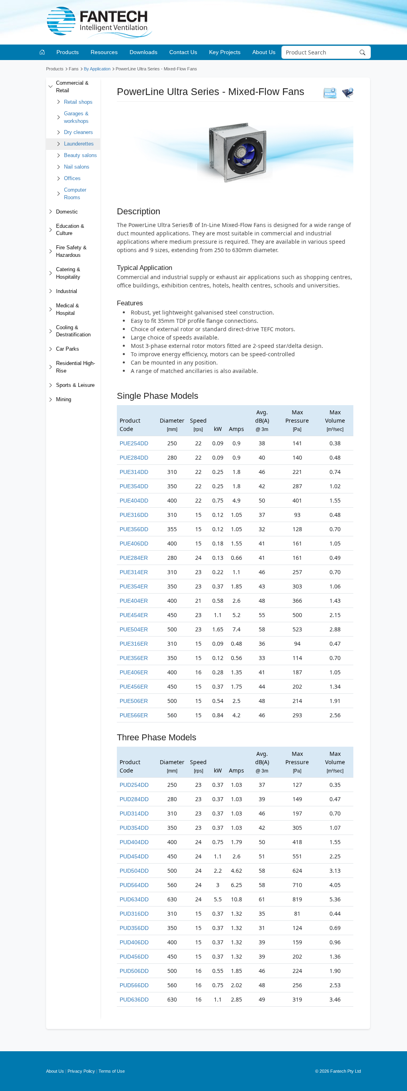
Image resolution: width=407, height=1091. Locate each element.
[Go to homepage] (43, 52)
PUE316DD (134, 515)
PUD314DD (134, 813)
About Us (55, 1071)
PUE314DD (134, 472)
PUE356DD (134, 529)
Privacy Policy (81, 1071)
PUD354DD (134, 828)
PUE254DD (134, 443)
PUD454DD (134, 856)
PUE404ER (134, 601)
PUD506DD (134, 971)
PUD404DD (134, 842)
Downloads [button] (143, 52)
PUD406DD (134, 942)
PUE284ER (134, 558)
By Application (97, 68)
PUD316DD (134, 913)
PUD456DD (134, 956)
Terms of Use (112, 1071)
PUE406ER (134, 672)
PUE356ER (134, 658)
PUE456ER (134, 686)
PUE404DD (134, 500)
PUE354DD (134, 486)
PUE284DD (134, 457)
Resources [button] (104, 52)
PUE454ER (134, 615)
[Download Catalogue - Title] (347, 92)
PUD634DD (134, 899)
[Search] (363, 52)
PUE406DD (134, 543)
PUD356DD (134, 928)
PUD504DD (134, 871)
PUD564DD (134, 885)
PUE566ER (134, 715)
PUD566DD (134, 985)
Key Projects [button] (224, 52)
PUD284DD (134, 799)
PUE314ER (134, 572)
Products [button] (67, 52)
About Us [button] (263, 52)
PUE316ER (134, 644)
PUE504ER (134, 629)
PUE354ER (134, 586)
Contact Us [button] (183, 52)
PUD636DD (134, 999)
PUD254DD (134, 785)
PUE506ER (134, 701)
